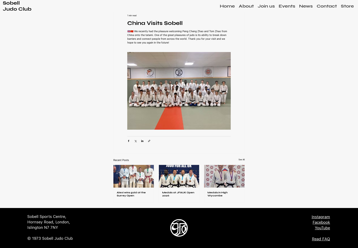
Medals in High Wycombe (218, 194)
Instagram (321, 216)
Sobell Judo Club (17, 6)
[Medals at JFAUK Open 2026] (179, 176)
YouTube (322, 227)
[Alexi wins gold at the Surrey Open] (133, 176)
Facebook (321, 222)
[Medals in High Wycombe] (224, 176)
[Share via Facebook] (128, 141)
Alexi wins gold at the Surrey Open (131, 194)
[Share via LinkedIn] (142, 141)
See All (242, 159)
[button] (246, 6)
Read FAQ (321, 239)
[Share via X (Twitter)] (135, 141)
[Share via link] (149, 141)
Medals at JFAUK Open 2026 (178, 194)
